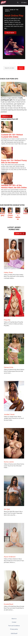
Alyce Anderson (10, 557)
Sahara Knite (8, 367)
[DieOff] (3, 2)
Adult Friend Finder (10, 215)
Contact (14, 622)
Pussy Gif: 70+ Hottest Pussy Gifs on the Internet (14, 161)
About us (14, 618)
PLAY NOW (10, 33)
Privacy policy (14, 629)
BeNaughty (2, 214)
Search (21, 68)
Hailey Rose (8, 272)
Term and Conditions (14, 625)
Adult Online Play (13, 15)
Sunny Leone (9, 462)
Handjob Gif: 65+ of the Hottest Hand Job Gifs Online (14, 186)
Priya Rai (7, 320)
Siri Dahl (7, 509)
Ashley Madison (18, 216)
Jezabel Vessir (9, 414)
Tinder (25, 213)
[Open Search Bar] (18, 2)
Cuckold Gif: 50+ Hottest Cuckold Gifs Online (12, 136)
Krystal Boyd (8, 604)
